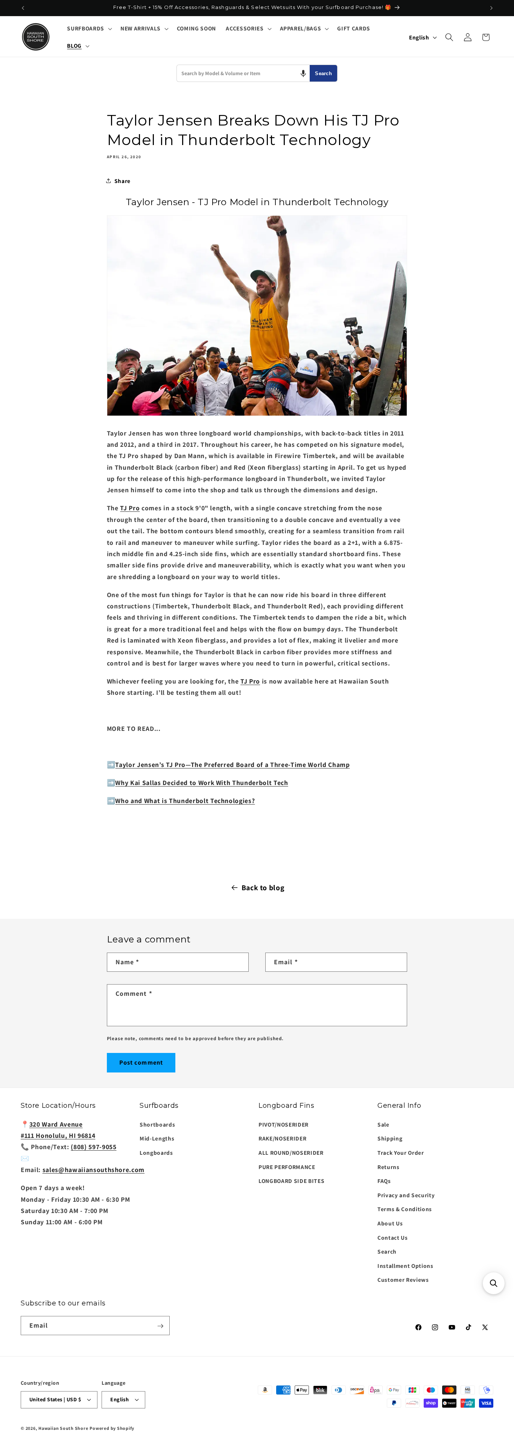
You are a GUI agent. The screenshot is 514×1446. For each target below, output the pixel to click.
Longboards (156, 1152)
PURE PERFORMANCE (287, 1166)
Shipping (389, 1138)
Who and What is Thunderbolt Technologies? (185, 800)
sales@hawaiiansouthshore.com (93, 1169)
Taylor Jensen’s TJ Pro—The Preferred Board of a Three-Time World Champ (232, 764)
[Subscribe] (160, 1326)
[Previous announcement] (23, 8)
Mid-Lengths (157, 1138)
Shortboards (157, 1124)
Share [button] (122, 181)
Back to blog (263, 887)
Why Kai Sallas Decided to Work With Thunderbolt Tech (201, 782)
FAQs (384, 1180)
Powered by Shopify (112, 1428)
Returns (388, 1166)
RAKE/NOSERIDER (282, 1138)
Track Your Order (400, 1152)
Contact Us (392, 1237)
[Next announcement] (491, 8)
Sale (383, 1124)
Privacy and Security (406, 1195)
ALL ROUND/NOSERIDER (291, 1152)
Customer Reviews (403, 1279)
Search (323, 73)
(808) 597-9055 (93, 1146)
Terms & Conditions (404, 1209)
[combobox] (243, 73)
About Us (390, 1223)
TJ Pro (130, 508)
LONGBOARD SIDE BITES (291, 1180)
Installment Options (405, 1265)
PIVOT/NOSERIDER (284, 1124)
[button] (88, 28)
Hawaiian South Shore (63, 1428)
